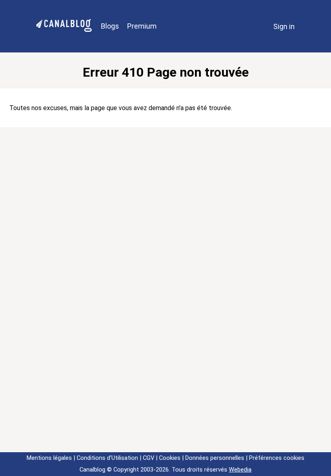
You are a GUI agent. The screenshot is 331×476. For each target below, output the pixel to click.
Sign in (284, 26)
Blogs (110, 26)
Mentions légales (49, 457)
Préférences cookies (276, 457)
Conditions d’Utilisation (107, 457)
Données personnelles (214, 457)
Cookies (169, 457)
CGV (148, 457)
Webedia (240, 469)
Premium (142, 26)
